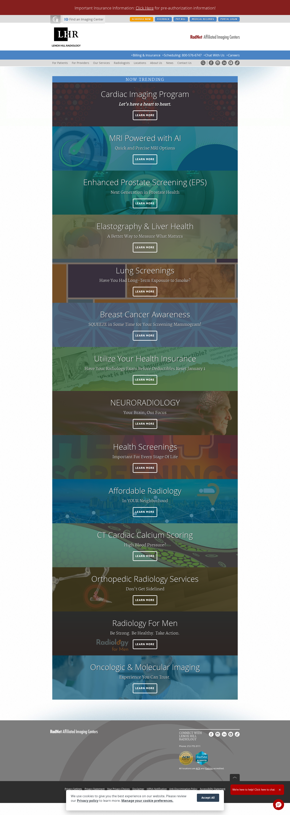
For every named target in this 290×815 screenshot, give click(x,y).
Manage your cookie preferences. (147, 801)
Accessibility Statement (212, 788)
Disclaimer (138, 788)
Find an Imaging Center (86, 19)
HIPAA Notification (157, 788)
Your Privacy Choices (118, 788)
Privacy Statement (95, 788)
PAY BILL (181, 19)
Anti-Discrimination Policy (183, 788)
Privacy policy (87, 801)
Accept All (208, 797)
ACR (198, 768)
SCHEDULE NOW (141, 19)
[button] (145, 115)
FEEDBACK (163, 19)
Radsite (209, 768)
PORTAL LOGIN (229, 19)
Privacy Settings (73, 788)
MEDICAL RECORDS (203, 19)
